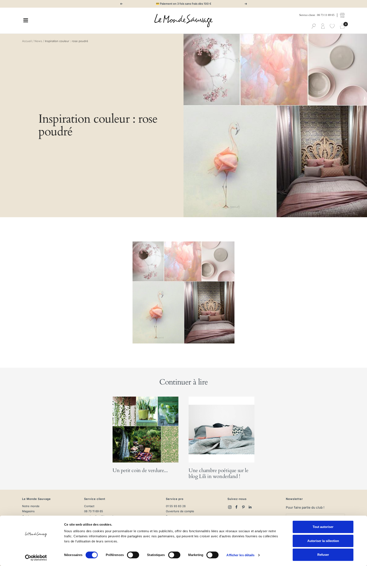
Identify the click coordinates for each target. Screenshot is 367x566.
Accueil (27, 41)
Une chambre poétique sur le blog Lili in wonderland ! (218, 473)
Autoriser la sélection (323, 541)
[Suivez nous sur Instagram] (229, 507)
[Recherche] (313, 26)
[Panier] (342, 26)
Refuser (323, 554)
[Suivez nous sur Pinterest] (243, 507)
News (38, 41)
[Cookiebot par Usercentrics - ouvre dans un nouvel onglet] (36, 558)
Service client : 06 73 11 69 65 (317, 15)
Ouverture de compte (180, 511)
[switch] (133, 555)
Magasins (28, 511)
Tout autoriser (323, 527)
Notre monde (31, 506)
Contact (89, 506)
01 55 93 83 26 (176, 506)
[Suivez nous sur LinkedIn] (250, 507)
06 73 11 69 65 (93, 511)
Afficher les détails (240, 555)
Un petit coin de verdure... (140, 470)
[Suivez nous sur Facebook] (236, 507)
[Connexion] (323, 26)
